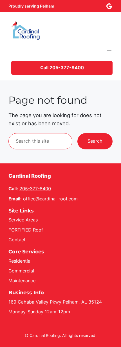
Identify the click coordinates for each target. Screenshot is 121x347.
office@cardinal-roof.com (50, 199)
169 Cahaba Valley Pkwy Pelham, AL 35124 (55, 302)
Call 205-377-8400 (62, 67)
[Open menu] (109, 51)
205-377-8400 (35, 188)
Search (95, 141)
